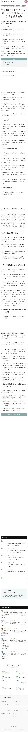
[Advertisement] (14, 475)
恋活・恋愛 (24, 5)
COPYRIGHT (18, 701)
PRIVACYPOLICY (5, 704)
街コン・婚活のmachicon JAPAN (7, 5)
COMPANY (3, 701)
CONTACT (17, 704)
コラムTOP (18, 5)
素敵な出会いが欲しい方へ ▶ (14, 414)
